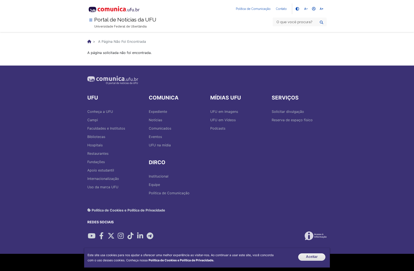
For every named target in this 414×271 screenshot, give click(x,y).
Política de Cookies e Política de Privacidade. (181, 260)
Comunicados (160, 128)
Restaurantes (97, 153)
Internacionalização (103, 178)
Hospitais (95, 145)
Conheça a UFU (100, 111)
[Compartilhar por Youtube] (91, 235)
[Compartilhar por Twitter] (111, 235)
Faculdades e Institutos (106, 128)
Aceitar (312, 257)
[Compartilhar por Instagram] (120, 235)
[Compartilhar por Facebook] (101, 235)
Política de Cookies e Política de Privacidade (128, 210)
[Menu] (90, 20)
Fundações (96, 162)
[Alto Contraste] (297, 8)
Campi (92, 120)
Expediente (158, 111)
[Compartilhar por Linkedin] (140, 235)
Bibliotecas (96, 137)
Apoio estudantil (100, 170)
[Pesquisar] (321, 22)
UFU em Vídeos (223, 120)
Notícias (155, 120)
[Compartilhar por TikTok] (130, 235)
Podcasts (217, 128)
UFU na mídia (160, 145)
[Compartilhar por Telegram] (150, 235)
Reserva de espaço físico (292, 120)
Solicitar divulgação (288, 111)
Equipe (154, 184)
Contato (281, 9)
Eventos (155, 137)
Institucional (158, 176)
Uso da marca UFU (102, 187)
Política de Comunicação (253, 9)
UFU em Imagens (224, 111)
